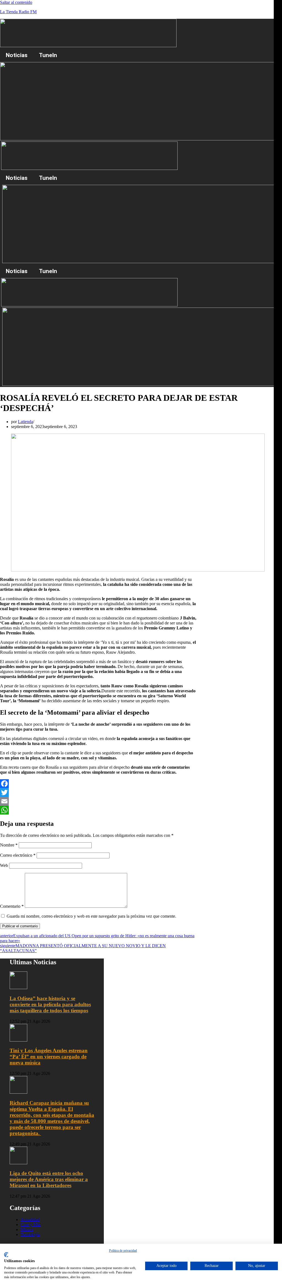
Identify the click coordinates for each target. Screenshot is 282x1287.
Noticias (17, 55)
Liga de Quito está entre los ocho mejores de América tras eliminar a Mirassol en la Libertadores (49, 1179)
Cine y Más (31, 1224)
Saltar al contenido (16, 2)
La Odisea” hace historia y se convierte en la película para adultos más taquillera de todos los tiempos (50, 1004)
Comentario (12, 906)
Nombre (9, 845)
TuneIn (48, 55)
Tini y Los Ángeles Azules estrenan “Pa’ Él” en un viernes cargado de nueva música (49, 1057)
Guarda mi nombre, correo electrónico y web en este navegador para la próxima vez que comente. (91, 916)
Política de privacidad (123, 1251)
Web (4, 865)
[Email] (98, 801)
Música (27, 1229)
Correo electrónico (18, 855)
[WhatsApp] (98, 810)
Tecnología (30, 1234)
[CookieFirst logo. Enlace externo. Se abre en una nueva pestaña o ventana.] (6, 1254)
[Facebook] (98, 783)
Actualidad (30, 1219)
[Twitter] (98, 792)
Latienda (25, 421)
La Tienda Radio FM (18, 11)
